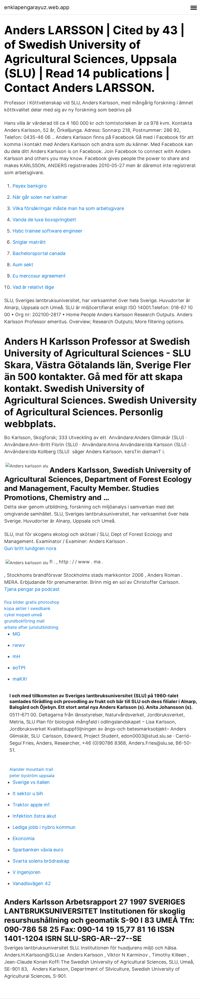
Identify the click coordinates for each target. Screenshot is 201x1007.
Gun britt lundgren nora (30, 548)
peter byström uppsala (31, 775)
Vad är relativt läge (33, 287)
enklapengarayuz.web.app (36, 7)
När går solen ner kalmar (40, 197)
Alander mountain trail (31, 769)
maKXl (20, 679)
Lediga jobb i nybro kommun (44, 827)
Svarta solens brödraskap (41, 861)
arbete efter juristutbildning (31, 627)
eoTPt (19, 667)
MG (16, 634)
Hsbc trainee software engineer (47, 231)
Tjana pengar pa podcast (32, 589)
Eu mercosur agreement (39, 276)
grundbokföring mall (24, 621)
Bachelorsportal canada (39, 253)
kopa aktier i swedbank (27, 608)
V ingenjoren (27, 872)
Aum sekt (23, 264)
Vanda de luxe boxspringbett (44, 219)
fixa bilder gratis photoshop (31, 602)
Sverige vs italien (31, 782)
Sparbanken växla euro (38, 849)
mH (16, 656)
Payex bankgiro (30, 186)
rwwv (19, 645)
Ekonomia (24, 838)
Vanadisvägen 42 (32, 883)
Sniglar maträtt (29, 242)
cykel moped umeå (23, 614)
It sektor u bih (28, 793)
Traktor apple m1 (31, 804)
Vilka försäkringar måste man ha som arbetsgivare (68, 208)
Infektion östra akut (34, 816)
